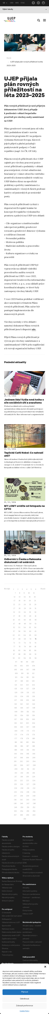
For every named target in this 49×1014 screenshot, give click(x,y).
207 (28, 765)
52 (14, 627)
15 (30, 597)
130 (22, 692)
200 (33, 758)
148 (34, 708)
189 (15, 750)
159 (27, 719)
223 (27, 780)
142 (21, 704)
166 (21, 727)
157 (15, 719)
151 (28, 712)
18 (19, 601)
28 (19, 608)
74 (25, 643)
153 (16, 715)
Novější (7, 589)
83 (19, 650)
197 (15, 758)
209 (15, 769)
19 (24, 601)
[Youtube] (43, 2)
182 (21, 742)
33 (19, 612)
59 (25, 631)
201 (15, 761)
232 (34, 788)
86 (35, 650)
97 (16, 662)
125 (16, 689)
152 (33, 712)
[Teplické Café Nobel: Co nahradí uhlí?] (24, 436)
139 (27, 700)
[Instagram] (38, 2)
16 (35, 597)
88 (19, 654)
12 (14, 597)
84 (25, 650)
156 (33, 715)
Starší (43, 589)
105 (15, 670)
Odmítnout (24, 999)
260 (34, 815)
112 (33, 673)
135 (28, 696)
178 (21, 738)
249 (15, 807)
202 (21, 761)
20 (30, 601)
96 (36, 658)
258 (21, 815)
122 (21, 685)
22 (14, 604)
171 (28, 731)
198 (21, 758)
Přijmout (24, 992)
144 (33, 704)
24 (25, 604)
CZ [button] (4, 3)
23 (19, 604)
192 (33, 750)
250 (21, 807)
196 (34, 754)
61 (35, 631)
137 (15, 700)
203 (27, 761)
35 (30, 612)
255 (28, 811)
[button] (45, 966)
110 (22, 673)
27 (14, 608)
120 (33, 681)
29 (25, 608)
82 (14, 650)
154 (21, 715)
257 (15, 815)
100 (33, 662)
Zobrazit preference (24, 1006)
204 (34, 761)
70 (30, 639)
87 (14, 654)
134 (21, 696)
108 (34, 670)
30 (30, 608)
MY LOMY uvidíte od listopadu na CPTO (24, 507)
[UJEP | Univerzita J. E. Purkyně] (9, 19)
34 (25, 612)
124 (33, 685)
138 (21, 700)
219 (27, 777)
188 (33, 746)
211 (28, 769)
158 (21, 719)
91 (35, 654)
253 (15, 811)
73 (19, 643)
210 (22, 769)
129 (16, 692)
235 (28, 792)
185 (16, 746)
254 (21, 811)
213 (16, 773)
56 (35, 627)
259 (27, 815)
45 (30, 620)
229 (15, 788)
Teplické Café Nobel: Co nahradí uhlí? (23, 454)
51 (35, 624)
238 (21, 796)
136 (33, 696)
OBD (11, 3)
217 (15, 777)
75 (30, 643)
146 (21, 708)
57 (14, 631)
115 (28, 677)
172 (33, 731)
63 (19, 635)
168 (34, 727)
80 (30, 647)
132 (33, 692)
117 (16, 681)
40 (30, 616)
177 (16, 738)
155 (28, 715)
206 (21, 765)
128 (33, 689)
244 (34, 800)
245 (15, 803)
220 (33, 777)
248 (34, 803)
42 (14, 620)
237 (15, 796)
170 (22, 731)
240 (34, 796)
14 (25, 597)
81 (35, 647)
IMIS (17, 3)
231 (28, 788)
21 (35, 601)
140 (33, 700)
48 (19, 624)
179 (27, 738)
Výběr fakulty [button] (8, 9)
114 (22, 677)
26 (35, 604)
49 (25, 624)
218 (21, 777)
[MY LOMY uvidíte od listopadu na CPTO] (24, 489)
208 (34, 765)
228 (34, 784)
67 (14, 639)
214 (21, 773)
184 (33, 742)
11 (34, 593)
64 (25, 635)
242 (21, 800)
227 (28, 784)
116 (33, 677)
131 (28, 692)
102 (21, 666)
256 (34, 811)
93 (19, 658)
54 (25, 627)
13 (19, 597)
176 (33, 735)
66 (36, 635)
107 (28, 670)
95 (30, 658)
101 (15, 666)
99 (27, 662)
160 (33, 719)
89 (25, 654)
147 (28, 708)
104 (33, 666)
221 (15, 780)
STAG (23, 3)
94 (25, 658)
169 (16, 731)
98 (21, 662)
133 (16, 696)
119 (27, 681)
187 (28, 746)
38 (19, 616)
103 (27, 666)
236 (34, 792)
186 (21, 746)
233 (15, 792)
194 (21, 754)
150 (22, 712)
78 (19, 647)
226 (21, 784)
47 (14, 624)
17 (14, 601)
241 (15, 800)
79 (25, 647)
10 (29, 593)
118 (22, 681)
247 (28, 803)
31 (35, 608)
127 (28, 689)
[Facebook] (33, 2)
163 (27, 723)
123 (27, 685)
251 (28, 807)
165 (15, 727)
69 (25, 639)
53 (19, 627)
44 (25, 620)
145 (15, 708)
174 (21, 735)
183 (27, 742)
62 (14, 635)
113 (16, 677)
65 (30, 635)
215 (28, 773)
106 (21, 670)
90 (30, 654)
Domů (9, 58)
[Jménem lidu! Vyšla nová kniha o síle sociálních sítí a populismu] (24, 383)
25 (30, 604)
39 (25, 616)
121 (16, 685)
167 (28, 727)
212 (34, 769)
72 (14, 643)
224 (33, 780)
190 (21, 750)
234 (21, 792)
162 (21, 723)
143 (27, 704)
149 (16, 712)
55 (30, 627)
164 (33, 723)
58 (19, 631)
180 (33, 738)
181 (16, 742)
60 (30, 631)
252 (34, 807)
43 (19, 620)
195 (28, 754)
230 (21, 788)
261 (24, 819)
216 (33, 773)
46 (36, 620)
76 (35, 643)
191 (28, 750)
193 (15, 754)
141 (15, 704)
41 (35, 616)
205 (15, 765)
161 (15, 723)
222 (21, 780)
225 (15, 784)
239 (27, 796)
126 (21, 689)
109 (16, 673)
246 (21, 803)
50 (30, 624)
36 (35, 612)
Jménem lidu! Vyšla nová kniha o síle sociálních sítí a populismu (24, 401)
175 (28, 735)
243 (27, 800)
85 (30, 650)
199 (27, 758)
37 (14, 616)
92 (14, 658)
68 (19, 639)
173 (16, 735)
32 (14, 612)
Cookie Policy (24, 1011)
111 (28, 673)
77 (14, 647)
